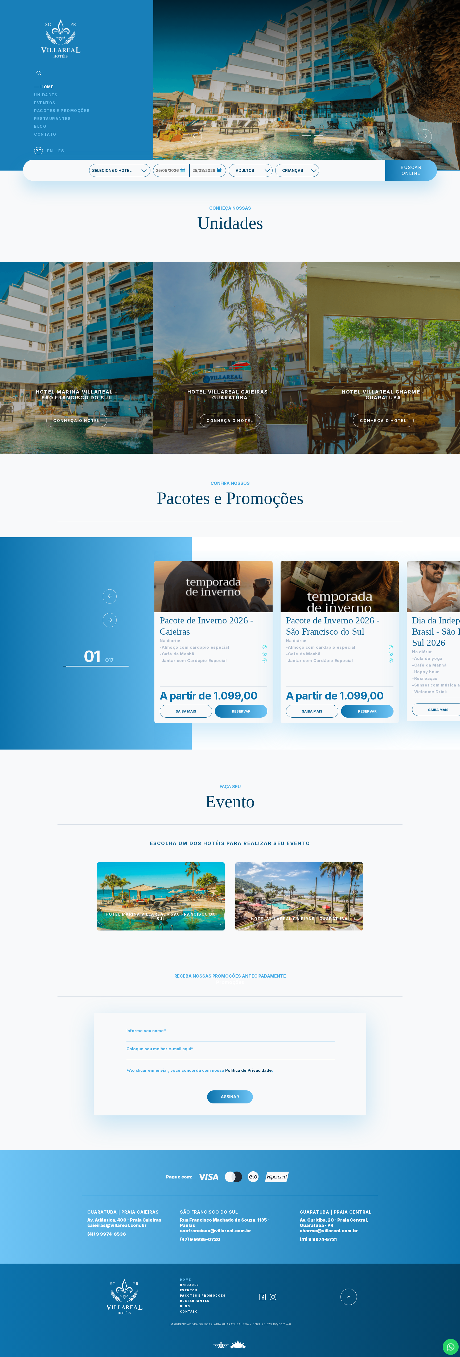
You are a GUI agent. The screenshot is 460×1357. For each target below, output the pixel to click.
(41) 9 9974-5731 (318, 1239)
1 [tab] (292, 138)
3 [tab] (316, 138)
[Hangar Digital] (221, 1345)
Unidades (46, 95)
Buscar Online (411, 170)
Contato (45, 134)
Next (424, 136)
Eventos (45, 103)
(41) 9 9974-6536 (106, 1234)
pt (38, 150)
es (61, 150)
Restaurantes (52, 118)
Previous (194, 136)
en (50, 150)
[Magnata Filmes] (238, 1346)
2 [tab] (304, 138)
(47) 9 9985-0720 (200, 1239)
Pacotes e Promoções (62, 110)
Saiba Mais (186, 711)
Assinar (230, 1096)
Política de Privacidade (248, 1070)
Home (47, 87)
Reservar (241, 711)
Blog (40, 126)
